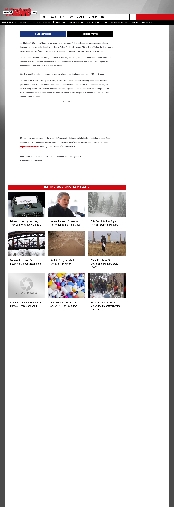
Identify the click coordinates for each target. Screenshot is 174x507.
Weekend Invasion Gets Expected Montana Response (25, 262)
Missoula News (37, 161)
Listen (63, 17)
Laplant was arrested (29, 146)
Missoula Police (63, 157)
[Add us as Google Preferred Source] (113, 17)
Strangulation (75, 157)
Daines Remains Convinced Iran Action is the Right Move (65, 223)
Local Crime (60, 22)
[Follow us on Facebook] (120, 17)
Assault (34, 157)
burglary (41, 157)
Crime (47, 157)
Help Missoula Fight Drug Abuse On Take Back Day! (63, 304)
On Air (53, 17)
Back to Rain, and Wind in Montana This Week (63, 262)
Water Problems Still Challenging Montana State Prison (104, 263)
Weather (80, 17)
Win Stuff (93, 17)
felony (53, 157)
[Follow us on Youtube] (133, 17)
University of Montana (42, 22)
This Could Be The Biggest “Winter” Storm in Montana (104, 223)
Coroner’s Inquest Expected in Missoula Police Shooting (26, 304)
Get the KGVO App (76, 22)
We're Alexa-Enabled (119, 22)
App (71, 17)
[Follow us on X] (126, 17)
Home (44, 17)
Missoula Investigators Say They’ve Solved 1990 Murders (25, 223)
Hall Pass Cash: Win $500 (142, 22)
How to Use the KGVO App (97, 22)
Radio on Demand (22, 22)
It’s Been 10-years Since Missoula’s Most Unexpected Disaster (106, 306)
